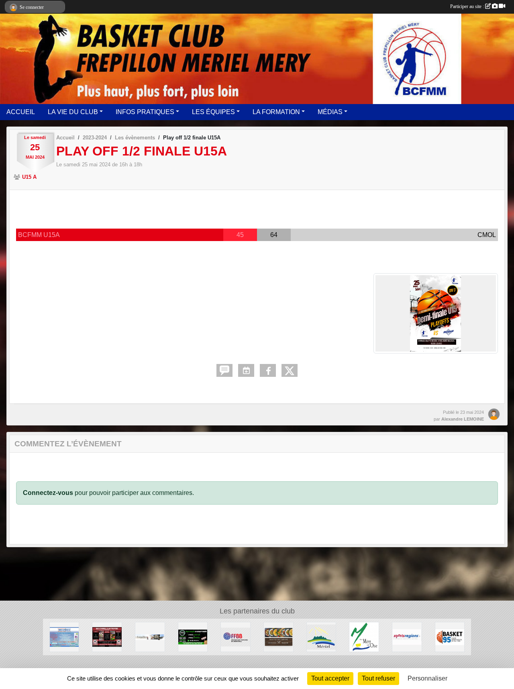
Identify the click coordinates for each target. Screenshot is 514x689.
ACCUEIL (20, 111)
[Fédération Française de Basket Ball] (235, 636)
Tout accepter (330, 678)
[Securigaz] (64, 636)
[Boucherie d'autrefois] (107, 636)
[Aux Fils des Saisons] (278, 636)
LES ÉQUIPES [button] (213, 111)
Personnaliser (427, 678)
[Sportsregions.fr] (407, 636)
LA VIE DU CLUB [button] (73, 111)
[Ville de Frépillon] (150, 636)
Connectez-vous (48, 492)
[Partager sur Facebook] (268, 370)
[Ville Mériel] (321, 636)
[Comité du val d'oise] (450, 636)
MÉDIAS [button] (330, 111)
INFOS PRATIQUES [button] (145, 111)
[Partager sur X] (289, 370)
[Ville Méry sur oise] (364, 636)
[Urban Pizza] (193, 636)
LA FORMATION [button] (276, 111)
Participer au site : (467, 6)
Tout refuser (378, 678)
